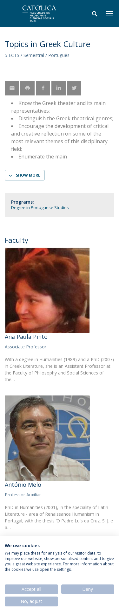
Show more (28, 175)
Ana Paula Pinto (26, 336)
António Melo (23, 484)
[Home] (44, 13)
